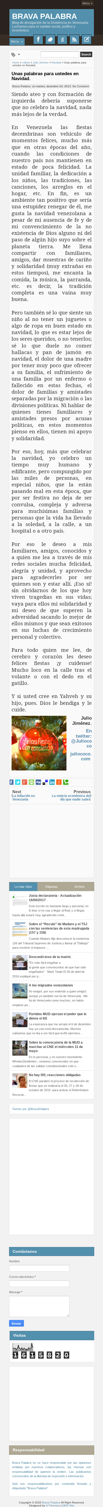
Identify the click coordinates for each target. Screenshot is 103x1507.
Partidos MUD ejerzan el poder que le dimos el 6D (58, 1016)
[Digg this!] (38, 782)
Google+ (62, 39)
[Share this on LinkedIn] (52, 782)
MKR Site (68, 1505)
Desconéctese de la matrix (50, 957)
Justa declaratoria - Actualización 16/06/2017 (55, 898)
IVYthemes (53, 1505)
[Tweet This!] (17, 782)
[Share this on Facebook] (10, 782)
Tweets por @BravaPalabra (30, 1109)
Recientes (86, 39)
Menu (86, 3)
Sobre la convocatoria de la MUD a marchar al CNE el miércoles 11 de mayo (56, 1047)
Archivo (79, 886)
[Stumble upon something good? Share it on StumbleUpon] (31, 782)
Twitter (50, 39)
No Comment (81, 86)
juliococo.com (81, 756)
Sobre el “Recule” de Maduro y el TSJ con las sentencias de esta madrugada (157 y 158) (59, 928)
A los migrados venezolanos (51, 985)
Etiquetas (51, 886)
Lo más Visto (23, 886)
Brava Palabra (44, 16)
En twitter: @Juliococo (81, 738)
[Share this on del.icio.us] (45, 782)
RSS (74, 39)
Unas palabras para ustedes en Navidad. (45, 76)
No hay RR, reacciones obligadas (55, 1075)
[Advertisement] (51, 838)
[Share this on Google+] (24, 782)
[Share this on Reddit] (59, 782)
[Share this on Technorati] (65, 782)
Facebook (38, 39)
